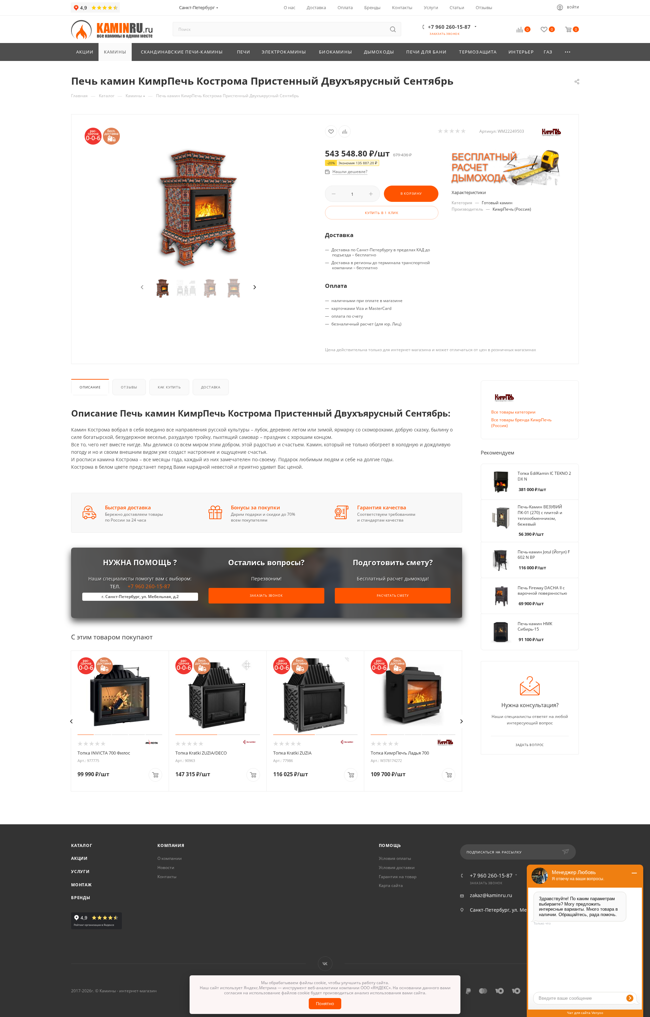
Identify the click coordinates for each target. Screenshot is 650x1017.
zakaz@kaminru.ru (491, 895)
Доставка (210, 387)
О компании (169, 858)
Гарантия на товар (397, 877)
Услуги (80, 871)
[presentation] (141, 287)
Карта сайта (391, 885)
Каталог (81, 845)
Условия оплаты (395, 858)
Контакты (166, 877)
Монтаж (81, 885)
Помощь (390, 845)
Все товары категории (513, 412)
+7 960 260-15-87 (449, 26)
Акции (79, 858)
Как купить (169, 387)
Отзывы (129, 387)
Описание (90, 387)
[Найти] (393, 29)
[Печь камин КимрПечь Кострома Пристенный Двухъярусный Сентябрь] (198, 207)
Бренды (80, 898)
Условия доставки (397, 867)
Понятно (325, 1003)
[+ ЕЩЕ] (568, 52)
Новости (165, 867)
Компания (170, 845)
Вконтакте (325, 963)
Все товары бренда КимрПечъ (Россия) (521, 422)
